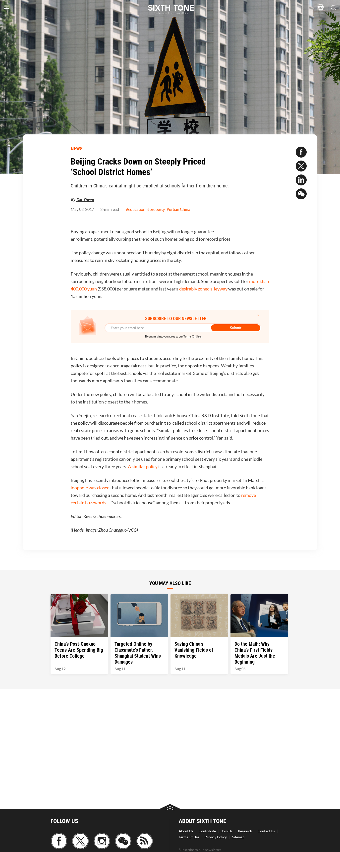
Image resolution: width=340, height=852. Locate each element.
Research (245, 831)
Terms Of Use (189, 837)
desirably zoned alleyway (203, 288)
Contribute (207, 831)
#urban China (178, 209)
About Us (186, 831)
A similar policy (143, 466)
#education (135, 209)
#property (156, 209)
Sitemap (238, 837)
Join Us (226, 831)
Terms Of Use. (192, 336)
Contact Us (266, 831)
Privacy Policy (216, 837)
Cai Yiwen (85, 199)
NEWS (77, 148)
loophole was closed (90, 487)
